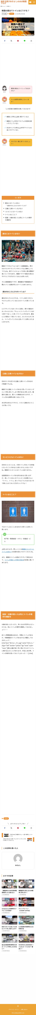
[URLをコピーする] (31, 40)
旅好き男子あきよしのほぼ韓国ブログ (14, 2)
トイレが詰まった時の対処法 (14, 560)
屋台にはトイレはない (12, 203)
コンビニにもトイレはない (14, 211)
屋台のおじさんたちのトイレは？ (17, 206)
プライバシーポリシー (14, 1009)
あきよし (18, 865)
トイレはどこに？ (11, 214)
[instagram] (18, 1006)
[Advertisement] (18, 63)
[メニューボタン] (34, 2)
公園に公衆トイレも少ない (14, 208)
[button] (5, 40)
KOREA (11, 13)
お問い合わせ (24, 1009)
